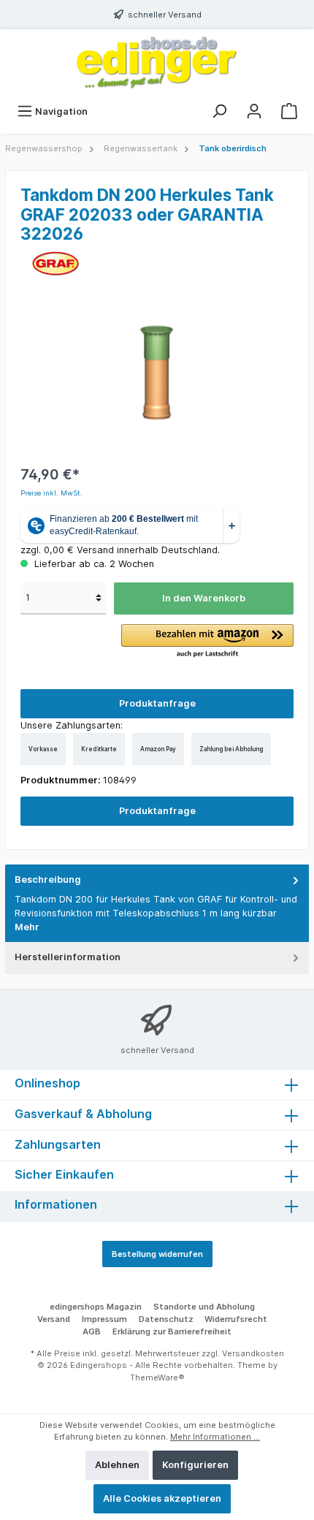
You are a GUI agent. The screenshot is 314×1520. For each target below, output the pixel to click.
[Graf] (55, 262)
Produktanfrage (157, 703)
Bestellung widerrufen (157, 1254)
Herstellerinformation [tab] (67, 956)
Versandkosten (253, 1353)
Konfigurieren (195, 1464)
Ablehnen (117, 1464)
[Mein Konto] (254, 111)
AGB (92, 1331)
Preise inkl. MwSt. (51, 493)
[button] (207, 641)
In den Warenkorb (203, 598)
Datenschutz (166, 1319)
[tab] (157, 903)
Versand (53, 1319)
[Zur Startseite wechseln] (157, 63)
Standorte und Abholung (204, 1307)
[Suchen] (219, 111)
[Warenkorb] (289, 111)
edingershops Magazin (96, 1307)
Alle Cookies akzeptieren (162, 1498)
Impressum (104, 1319)
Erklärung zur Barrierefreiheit (171, 1331)
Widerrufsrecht (235, 1319)
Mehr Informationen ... (215, 1437)
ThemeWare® (157, 1377)
